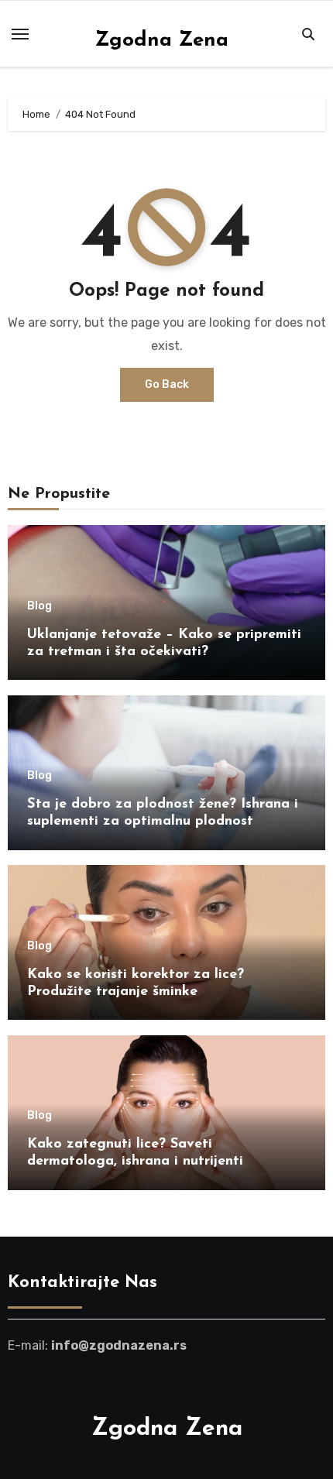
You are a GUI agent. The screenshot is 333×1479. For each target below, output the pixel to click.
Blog (39, 606)
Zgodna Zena (161, 40)
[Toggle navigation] (20, 34)
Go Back (167, 384)
